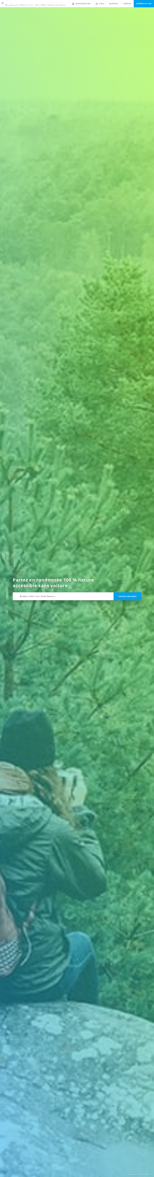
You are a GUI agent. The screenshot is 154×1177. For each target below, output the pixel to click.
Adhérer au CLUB (144, 3)
